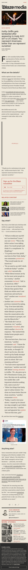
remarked (16, 327)
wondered (22, 296)
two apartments (9, 101)
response (20, 416)
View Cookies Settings (14, 567)
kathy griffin (6, 28)
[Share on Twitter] (12, 504)
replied (22, 410)
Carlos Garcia (16, 528)
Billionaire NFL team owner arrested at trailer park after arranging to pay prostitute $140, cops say (19, 538)
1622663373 (15, 143)
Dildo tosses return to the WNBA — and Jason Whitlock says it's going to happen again (19, 532)
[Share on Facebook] (9, 504)
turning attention (19, 370)
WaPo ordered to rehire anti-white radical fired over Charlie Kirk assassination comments (17, 203)
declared (16, 281)
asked (10, 271)
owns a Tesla (20, 99)
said (14, 344)
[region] (14, 556)
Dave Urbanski (6, 49)
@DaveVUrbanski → (14, 517)
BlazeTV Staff (16, 534)
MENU (24, 2)
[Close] (26, 545)
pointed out (20, 258)
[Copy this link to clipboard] (18, 504)
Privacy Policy (17, 190)
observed (18, 329)
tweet (9, 79)
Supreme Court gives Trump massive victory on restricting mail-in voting (19, 525)
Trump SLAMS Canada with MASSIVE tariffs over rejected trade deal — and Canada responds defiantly (17, 214)
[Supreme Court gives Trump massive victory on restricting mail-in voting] (7, 526)
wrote (13, 241)
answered (17, 301)
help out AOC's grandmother (13, 466)
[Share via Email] (15, 504)
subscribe (4, 2)
